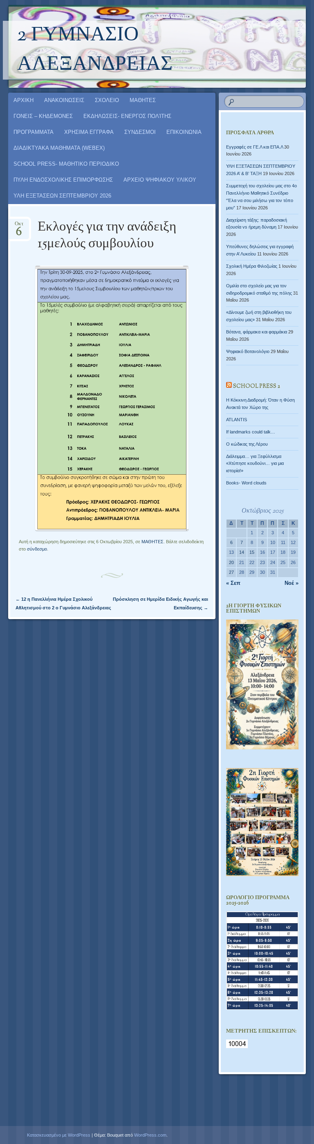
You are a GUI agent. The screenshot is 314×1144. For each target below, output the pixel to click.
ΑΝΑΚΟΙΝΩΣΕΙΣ (64, 100)
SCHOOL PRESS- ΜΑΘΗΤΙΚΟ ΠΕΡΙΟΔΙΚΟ (66, 164)
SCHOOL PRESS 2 (256, 386)
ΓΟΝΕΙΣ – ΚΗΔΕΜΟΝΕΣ (43, 116)
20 (231, 562)
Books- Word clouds (246, 482)
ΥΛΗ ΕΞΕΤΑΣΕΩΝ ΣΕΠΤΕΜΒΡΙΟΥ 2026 (62, 196)
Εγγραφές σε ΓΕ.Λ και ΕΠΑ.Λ (254, 146)
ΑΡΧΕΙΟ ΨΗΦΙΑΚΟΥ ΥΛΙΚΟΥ (159, 180)
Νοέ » (291, 583)
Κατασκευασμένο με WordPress (58, 1135)
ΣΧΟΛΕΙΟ (107, 100)
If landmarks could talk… (250, 431)
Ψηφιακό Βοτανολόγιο (247, 351)
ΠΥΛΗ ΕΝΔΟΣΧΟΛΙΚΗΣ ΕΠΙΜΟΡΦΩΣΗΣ (63, 180)
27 (231, 572)
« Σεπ (233, 583)
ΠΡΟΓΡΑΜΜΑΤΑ (33, 132)
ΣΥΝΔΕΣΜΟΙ (140, 132)
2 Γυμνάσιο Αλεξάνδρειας (95, 50)
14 (241, 552)
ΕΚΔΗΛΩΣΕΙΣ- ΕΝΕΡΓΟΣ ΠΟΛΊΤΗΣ (127, 116)
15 (251, 552)
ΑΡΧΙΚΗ (23, 100)
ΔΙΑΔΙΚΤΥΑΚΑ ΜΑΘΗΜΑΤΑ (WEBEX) (59, 148)
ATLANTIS (236, 419)
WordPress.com (150, 1135)
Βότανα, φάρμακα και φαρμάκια (256, 331)
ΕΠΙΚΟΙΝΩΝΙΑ (184, 132)
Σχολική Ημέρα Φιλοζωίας (251, 266)
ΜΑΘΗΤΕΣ (143, 100)
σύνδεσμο (37, 548)
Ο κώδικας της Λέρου (247, 444)
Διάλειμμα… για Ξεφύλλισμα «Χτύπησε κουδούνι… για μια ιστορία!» (255, 463)
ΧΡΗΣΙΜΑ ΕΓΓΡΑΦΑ (89, 132)
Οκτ (19, 226)
